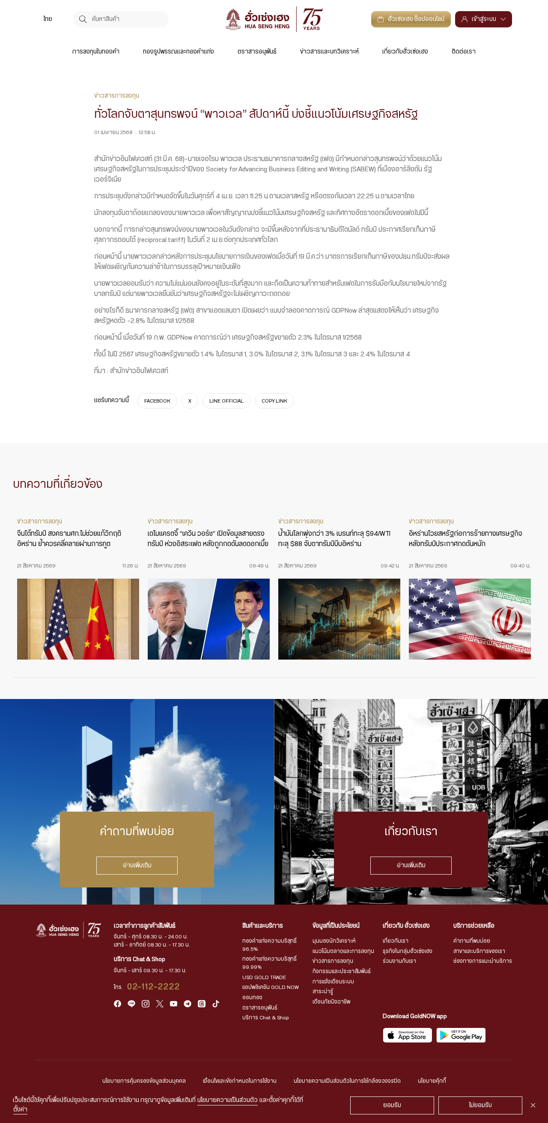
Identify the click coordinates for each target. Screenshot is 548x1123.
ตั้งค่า (20, 1110)
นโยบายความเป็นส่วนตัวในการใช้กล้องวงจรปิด (347, 1081)
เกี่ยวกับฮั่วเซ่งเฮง (405, 52)
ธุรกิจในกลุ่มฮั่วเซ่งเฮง (407, 951)
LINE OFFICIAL (226, 400)
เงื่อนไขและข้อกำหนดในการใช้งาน (240, 1081)
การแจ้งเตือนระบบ (333, 981)
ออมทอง (252, 997)
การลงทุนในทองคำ (95, 52)
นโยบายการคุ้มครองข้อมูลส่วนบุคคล (144, 1081)
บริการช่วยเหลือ (473, 926)
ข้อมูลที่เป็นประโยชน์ (336, 926)
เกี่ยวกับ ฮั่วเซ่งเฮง (406, 926)
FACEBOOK (157, 400)
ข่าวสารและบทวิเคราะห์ (329, 52)
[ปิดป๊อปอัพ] (533, 1105)
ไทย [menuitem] (48, 19)
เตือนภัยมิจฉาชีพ (331, 1001)
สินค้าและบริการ (262, 926)
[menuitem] (48, 19)
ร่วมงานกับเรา (399, 961)
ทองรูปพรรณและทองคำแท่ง (178, 52)
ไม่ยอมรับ (480, 1105)
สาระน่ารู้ (323, 991)
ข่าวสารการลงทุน (333, 961)
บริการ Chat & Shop (265, 1017)
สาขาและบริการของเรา (479, 951)
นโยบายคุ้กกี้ (432, 1081)
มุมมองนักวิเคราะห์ (334, 941)
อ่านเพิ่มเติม (137, 865)
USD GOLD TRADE (264, 977)
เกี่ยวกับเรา (395, 941)
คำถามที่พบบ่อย (471, 941)
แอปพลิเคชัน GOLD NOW (270, 987)
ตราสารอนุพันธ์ (257, 52)
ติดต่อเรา (464, 52)
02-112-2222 (154, 987)
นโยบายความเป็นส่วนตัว (227, 1100)
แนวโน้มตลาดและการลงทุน (343, 951)
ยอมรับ (392, 1105)
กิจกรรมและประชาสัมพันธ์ (342, 971)
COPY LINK (274, 400)
